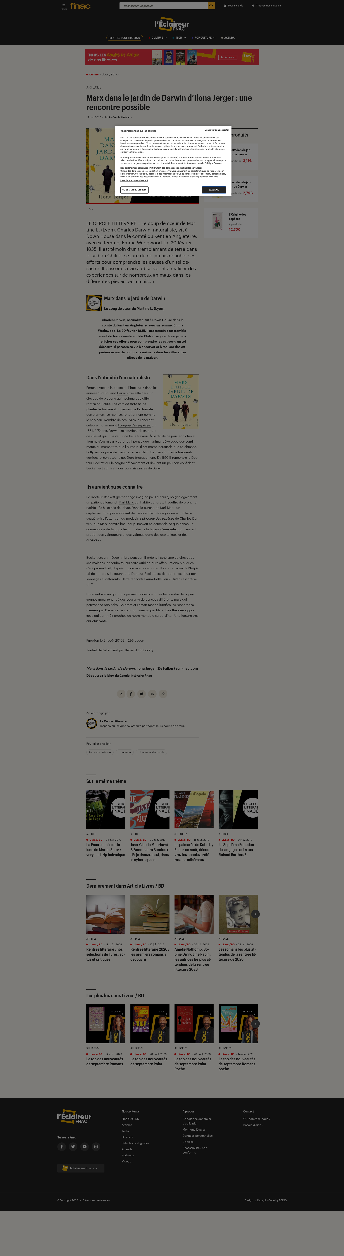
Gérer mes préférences (134, 190)
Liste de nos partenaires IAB (134, 180)
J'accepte (214, 190)
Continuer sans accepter (217, 130)
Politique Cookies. (213, 163)
